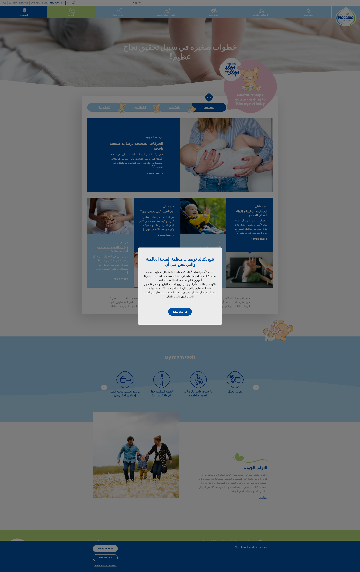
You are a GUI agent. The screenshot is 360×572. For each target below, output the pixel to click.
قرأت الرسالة (180, 312)
